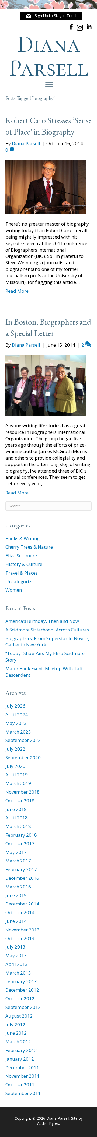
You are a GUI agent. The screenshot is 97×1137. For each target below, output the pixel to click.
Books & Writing (22, 538)
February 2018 (21, 835)
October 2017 (19, 843)
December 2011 (22, 1067)
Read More (17, 291)
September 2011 (23, 1093)
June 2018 (16, 809)
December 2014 (22, 904)
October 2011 (19, 1084)
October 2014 (19, 912)
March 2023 (18, 732)
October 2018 (19, 800)
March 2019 (18, 783)
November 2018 (22, 792)
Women (13, 590)
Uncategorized (21, 581)
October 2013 (19, 938)
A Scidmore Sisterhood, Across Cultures (47, 630)
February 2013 (21, 981)
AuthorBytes (48, 1123)
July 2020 (15, 766)
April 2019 (16, 774)
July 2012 (15, 1024)
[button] (51, 16)
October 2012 (19, 998)
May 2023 (16, 723)
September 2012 (23, 1007)
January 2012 (19, 1059)
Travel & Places (21, 573)
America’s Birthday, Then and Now (42, 621)
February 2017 (21, 869)
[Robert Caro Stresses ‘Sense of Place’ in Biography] (45, 186)
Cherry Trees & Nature (29, 547)
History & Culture (23, 564)
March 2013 (18, 973)
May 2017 (16, 852)
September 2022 (23, 740)
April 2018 (16, 818)
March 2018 (18, 826)
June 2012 (16, 1033)
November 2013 (22, 930)
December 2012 (22, 990)
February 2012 (21, 1050)
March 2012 (18, 1041)
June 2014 (16, 921)
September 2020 (23, 757)
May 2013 (16, 955)
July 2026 (15, 706)
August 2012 (19, 1016)
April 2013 (16, 964)
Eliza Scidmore (21, 555)
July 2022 (15, 749)
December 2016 (22, 878)
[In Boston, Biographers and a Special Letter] (45, 385)
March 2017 (18, 861)
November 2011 (22, 1076)
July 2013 (15, 947)
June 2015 (16, 895)
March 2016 (18, 887)
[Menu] (49, 84)
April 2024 (16, 714)
